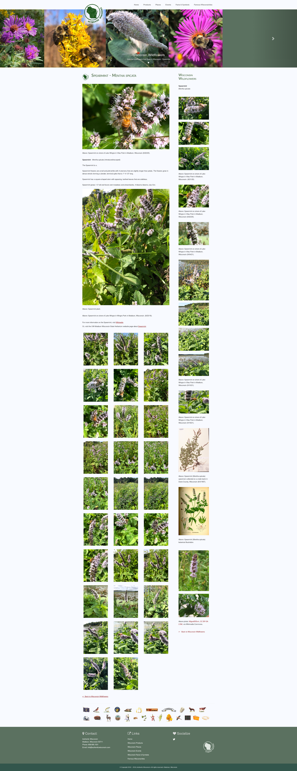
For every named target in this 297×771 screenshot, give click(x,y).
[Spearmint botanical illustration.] (194, 511)
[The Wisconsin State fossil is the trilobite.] (182, 709)
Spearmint (142, 326)
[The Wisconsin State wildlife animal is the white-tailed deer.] (108, 717)
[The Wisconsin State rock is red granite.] (98, 718)
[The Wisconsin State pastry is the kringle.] (205, 718)
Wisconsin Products (135, 743)
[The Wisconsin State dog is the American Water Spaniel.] (192, 710)
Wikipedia (119, 322)
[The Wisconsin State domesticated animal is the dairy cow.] (202, 709)
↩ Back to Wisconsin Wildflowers (95, 696)
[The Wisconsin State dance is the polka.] (127, 718)
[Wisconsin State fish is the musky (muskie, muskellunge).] (107, 709)
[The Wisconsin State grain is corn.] (160, 718)
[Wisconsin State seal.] (117, 710)
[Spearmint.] (194, 570)
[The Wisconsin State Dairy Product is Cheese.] (196, 718)
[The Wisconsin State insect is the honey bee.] (136, 717)
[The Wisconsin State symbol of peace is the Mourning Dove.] (178, 717)
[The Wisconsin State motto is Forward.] (169, 709)
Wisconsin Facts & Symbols (138, 754)
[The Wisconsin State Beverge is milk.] (139, 709)
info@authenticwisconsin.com (99, 747)
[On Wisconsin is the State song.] (152, 709)
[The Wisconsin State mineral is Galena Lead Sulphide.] (86, 718)
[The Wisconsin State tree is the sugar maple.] (169, 718)
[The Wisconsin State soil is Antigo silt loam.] (118, 717)
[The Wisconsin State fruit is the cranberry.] (152, 718)
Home (136, 4)
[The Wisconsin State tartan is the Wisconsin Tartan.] (188, 717)
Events (168, 4)
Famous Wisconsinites (136, 758)
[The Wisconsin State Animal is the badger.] (128, 710)
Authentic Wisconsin (143, 767)
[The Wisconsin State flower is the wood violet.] (144, 717)
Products (147, 4)
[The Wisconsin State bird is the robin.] (96, 709)
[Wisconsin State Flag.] (86, 710)
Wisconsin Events (134, 751)
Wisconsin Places (134, 747)
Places (158, 4)
